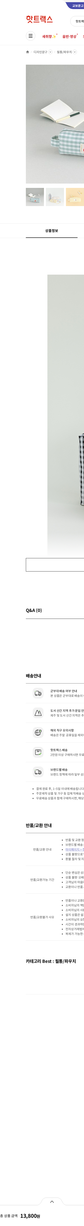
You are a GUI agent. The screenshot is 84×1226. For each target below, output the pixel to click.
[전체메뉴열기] (30, 36)
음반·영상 (69, 36)
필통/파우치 (64, 52)
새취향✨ (49, 36)
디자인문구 (40, 52)
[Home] (27, 52)
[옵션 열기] (52, 1201)
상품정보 (51, 230)
